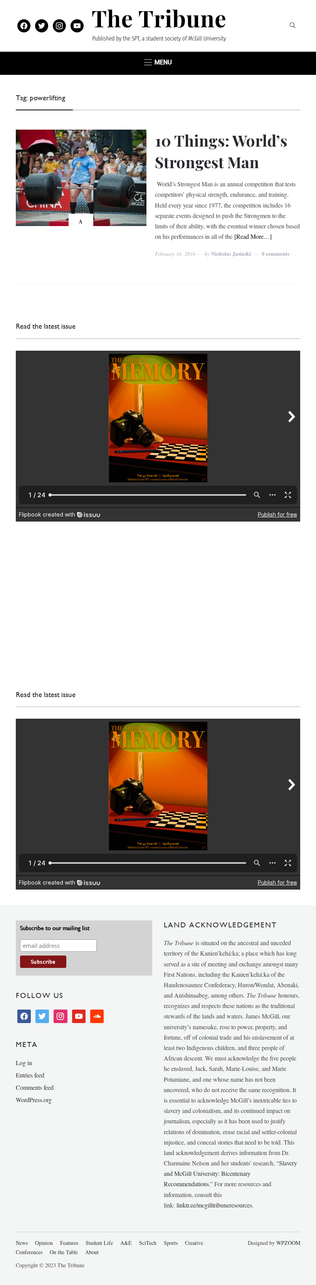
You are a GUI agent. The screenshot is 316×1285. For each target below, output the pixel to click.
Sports (171, 1242)
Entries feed (30, 1075)
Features (69, 1242)
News (22, 1242)
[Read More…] (253, 236)
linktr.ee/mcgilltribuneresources (214, 1205)
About (92, 1252)
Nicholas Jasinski (231, 254)
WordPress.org (34, 1100)
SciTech (147, 1242)
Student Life (99, 1242)
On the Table (64, 1252)
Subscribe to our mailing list (54, 928)
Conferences (29, 1252)
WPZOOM (288, 1242)
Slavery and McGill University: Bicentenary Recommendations (230, 1173)
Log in (24, 1063)
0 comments (275, 254)
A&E (126, 1242)
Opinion (44, 1242)
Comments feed (35, 1087)
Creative (194, 1242)
